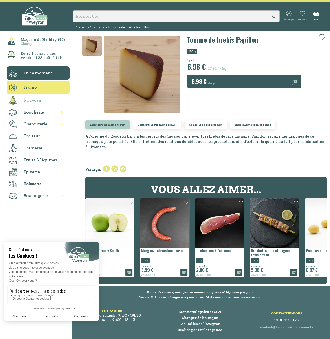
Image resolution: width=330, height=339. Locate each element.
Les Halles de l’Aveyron (199, 324)
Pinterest (123, 168)
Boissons (32, 183)
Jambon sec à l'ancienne (214, 250)
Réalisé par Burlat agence (200, 330)
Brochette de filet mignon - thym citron (272, 253)
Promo (30, 87)
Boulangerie (36, 195)
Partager (106, 168)
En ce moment (38, 73)
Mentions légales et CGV (199, 312)
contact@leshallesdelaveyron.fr (286, 327)
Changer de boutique (200, 318)
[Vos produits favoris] (302, 16)
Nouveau (32, 100)
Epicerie (32, 171)
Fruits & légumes (40, 159)
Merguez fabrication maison (162, 250)
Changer (28, 43)
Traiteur (32, 135)
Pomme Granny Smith (102, 250)
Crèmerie (33, 148)
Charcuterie (35, 124)
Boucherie (34, 112)
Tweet (114, 168)
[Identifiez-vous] (289, 16)
